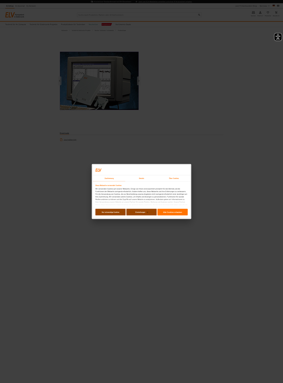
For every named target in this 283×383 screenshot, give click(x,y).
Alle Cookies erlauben (172, 212)
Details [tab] (141, 178)
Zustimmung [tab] (109, 178)
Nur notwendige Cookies (110, 212)
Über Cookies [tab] (174, 178)
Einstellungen (140, 212)
